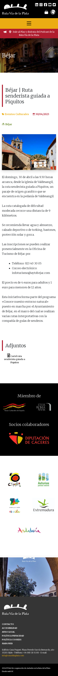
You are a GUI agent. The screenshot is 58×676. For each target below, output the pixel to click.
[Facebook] (45, 4)
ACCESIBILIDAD (9, 628)
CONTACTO (8, 624)
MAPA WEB (7, 643)
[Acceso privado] (46, 12)
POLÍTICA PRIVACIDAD (13, 636)
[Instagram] (41, 4)
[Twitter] (54, 4)
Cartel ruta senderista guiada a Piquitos (14, 359)
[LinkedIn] (36, 4)
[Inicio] (15, 9)
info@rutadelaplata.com (13, 655)
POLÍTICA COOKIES (11, 639)
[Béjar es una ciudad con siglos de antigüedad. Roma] (29, 586)
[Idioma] (53, 13)
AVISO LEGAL (8, 632)
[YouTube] (49, 4)
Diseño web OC (7, 671)
